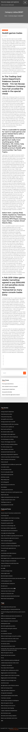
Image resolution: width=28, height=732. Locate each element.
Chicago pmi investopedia (6, 693)
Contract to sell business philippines (8, 543)
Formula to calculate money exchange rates (10, 545)
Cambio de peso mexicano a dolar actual (10, 638)
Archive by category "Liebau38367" (16, 15)
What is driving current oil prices (8, 705)
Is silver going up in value (6, 581)
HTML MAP (16, 729)
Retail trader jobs (5, 494)
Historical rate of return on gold (8, 591)
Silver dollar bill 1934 (5, 565)
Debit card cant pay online (6, 688)
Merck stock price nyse (6, 713)
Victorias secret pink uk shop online (8, 641)
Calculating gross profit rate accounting (9, 424)
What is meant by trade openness (8, 459)
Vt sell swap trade (5, 515)
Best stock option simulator (7, 576)
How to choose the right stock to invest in (11, 394)
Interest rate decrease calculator (8, 655)
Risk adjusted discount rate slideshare (9, 530)
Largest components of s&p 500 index (9, 710)
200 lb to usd (3, 550)
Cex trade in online (5, 467)
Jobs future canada (5, 477)
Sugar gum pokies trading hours (8, 690)
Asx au (2, 657)
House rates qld (4, 462)
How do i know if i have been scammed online (11, 513)
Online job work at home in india (8, 646)
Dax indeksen (4, 487)
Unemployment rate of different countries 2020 (11, 464)
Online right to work (5, 573)
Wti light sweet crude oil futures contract (10, 685)
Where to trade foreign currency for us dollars (11, 636)
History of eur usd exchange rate (8, 525)
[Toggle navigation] (25, 2)
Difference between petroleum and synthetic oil (11, 616)
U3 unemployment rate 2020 (7, 504)
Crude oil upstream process (7, 489)
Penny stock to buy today (6, 416)
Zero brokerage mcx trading (7, 439)
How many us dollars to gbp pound (8, 528)
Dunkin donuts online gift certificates (9, 628)
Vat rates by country (5, 643)
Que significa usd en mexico (7, 419)
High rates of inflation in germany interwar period (12, 535)
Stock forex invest (5, 683)
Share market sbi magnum (6, 540)
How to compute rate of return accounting (10, 518)
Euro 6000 (3, 568)
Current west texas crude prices (8, 583)
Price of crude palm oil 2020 (7, 472)
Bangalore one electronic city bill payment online (11, 492)
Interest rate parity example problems (9, 444)
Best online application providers (8, 626)
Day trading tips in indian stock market (9, 621)
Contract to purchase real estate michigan (10, 457)
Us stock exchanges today (6, 570)
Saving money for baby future (8, 389)
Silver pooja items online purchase (8, 606)
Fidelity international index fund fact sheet (10, 596)
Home (5, 15)
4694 (2, 720)
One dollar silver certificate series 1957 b (10, 670)
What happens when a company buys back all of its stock (13, 558)
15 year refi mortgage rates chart (8, 441)
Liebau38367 (5, 30)
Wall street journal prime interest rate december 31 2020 (13, 578)
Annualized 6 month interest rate (8, 451)
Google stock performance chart (8, 499)
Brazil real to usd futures (6, 429)
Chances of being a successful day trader (10, 563)
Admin (5, 35)
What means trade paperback (7, 598)
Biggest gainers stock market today (8, 672)
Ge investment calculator (6, 633)
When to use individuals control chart (9, 718)
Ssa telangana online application (8, 434)
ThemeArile (12, 729)
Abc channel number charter (7, 431)
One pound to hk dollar (7, 392)
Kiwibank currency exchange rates (8, 680)
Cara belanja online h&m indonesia (8, 553)
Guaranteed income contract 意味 (8, 588)
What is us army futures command (8, 618)
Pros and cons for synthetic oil (7, 426)
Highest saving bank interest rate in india (10, 497)
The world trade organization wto (8, 548)
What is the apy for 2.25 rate (7, 652)
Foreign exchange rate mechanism (8, 560)
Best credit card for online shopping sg (9, 436)
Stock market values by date (7, 474)
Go (24, 373)
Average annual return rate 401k (8, 421)
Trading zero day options (6, 665)
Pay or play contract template (7, 667)
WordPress (15, 728)
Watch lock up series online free (8, 484)
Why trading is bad (5, 479)
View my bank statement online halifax (9, 695)
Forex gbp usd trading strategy (8, 533)
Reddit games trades (5, 623)
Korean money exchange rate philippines (10, 700)
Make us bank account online (7, 449)
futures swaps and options (10, 2)
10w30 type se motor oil (6, 502)
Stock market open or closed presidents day (10, 609)
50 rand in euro (4, 586)
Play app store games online (7, 523)
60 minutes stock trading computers (8, 715)
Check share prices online (6, 414)
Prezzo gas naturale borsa (7, 383)
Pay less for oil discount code (7, 593)
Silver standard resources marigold (10, 386)
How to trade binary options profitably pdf (10, 660)
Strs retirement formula (6, 469)
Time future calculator (6, 698)
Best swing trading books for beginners (9, 454)
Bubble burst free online (6, 555)
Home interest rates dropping (7, 708)
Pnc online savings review (6, 446)
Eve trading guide (5, 482)
